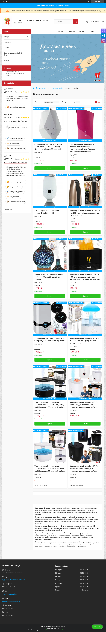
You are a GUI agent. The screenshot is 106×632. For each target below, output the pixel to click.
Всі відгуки (8, 209)
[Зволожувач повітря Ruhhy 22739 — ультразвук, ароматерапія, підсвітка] (50, 319)
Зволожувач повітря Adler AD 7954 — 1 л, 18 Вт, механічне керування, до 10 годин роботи (85, 213)
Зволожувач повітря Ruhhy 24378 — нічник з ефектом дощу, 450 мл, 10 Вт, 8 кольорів (84, 340)
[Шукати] (75, 21)
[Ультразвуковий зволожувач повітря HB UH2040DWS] (50, 191)
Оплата (6, 47)
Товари (71, 31)
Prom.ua (63, 626)
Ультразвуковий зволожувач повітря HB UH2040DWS (46, 211)
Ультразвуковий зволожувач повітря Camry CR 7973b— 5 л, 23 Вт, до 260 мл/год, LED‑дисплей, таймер (49, 404)
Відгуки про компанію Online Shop (13, 54)
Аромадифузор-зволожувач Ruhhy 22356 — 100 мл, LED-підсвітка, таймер (48, 276)
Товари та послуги (42, 88)
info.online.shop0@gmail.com (11, 601)
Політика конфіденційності (70, 630)
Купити (50, 168)
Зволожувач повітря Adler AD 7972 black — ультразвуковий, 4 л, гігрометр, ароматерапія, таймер (84, 468)
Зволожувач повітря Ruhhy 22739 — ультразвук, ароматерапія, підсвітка (49, 339)
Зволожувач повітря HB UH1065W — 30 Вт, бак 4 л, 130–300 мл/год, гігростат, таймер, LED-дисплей (49, 146)
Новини (6, 60)
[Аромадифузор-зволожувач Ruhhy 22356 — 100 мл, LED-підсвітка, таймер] (50, 255)
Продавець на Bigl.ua (53, 628)
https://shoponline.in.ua (9, 594)
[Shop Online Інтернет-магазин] (7, 21)
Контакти (82, 31)
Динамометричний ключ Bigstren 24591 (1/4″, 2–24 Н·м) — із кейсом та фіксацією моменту (17, 129)
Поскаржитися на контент (53, 630)
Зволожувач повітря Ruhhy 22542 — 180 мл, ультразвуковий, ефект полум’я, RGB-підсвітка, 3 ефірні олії (85, 276)
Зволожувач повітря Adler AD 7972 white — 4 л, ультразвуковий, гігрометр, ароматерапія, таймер (84, 404)
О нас (92, 31)
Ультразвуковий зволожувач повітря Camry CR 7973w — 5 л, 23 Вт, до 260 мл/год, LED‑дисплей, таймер (49, 468)
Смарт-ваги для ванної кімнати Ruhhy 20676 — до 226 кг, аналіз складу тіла (17, 98)
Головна (60, 31)
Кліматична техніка (56, 88)
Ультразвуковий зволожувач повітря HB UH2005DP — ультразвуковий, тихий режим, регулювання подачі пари (82, 148)
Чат (99, 626)
